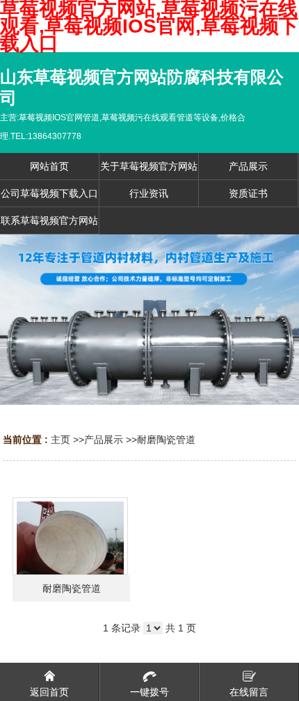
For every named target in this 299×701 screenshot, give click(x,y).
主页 (60, 439)
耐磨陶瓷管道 (166, 439)
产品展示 (103, 439)
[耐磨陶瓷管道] (70, 536)
